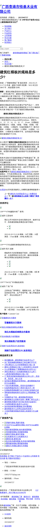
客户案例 (8, 40)
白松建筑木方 (22, 436)
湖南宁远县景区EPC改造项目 (18, 350)
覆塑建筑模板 (22, 443)
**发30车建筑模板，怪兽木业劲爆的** (19, 385)
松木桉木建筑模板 (28, 441)
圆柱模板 (12, 499)
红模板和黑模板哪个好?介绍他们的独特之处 (21, 390)
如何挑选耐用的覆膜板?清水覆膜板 (18, 406)
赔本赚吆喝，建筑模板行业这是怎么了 (19, 360)
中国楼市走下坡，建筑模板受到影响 (18, 397)
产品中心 (8, 31)
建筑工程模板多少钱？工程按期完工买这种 (21, 367)
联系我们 (8, 42)
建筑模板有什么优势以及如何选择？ (18, 409)
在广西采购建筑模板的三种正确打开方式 (20, 362)
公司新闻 (8, 35)
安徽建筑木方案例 (12, 322)
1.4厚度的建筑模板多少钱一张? (16, 374)
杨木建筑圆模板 (25, 430)
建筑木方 (27, 497)
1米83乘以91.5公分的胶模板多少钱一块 (19, 365)
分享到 (2, 190)
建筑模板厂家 (25, 53)
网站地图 (29, 499)
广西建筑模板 (5, 55)
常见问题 (8, 38)
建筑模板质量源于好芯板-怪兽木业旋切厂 (20, 402)
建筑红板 (17, 439)
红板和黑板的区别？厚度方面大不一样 (19, 388)
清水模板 (4, 499)
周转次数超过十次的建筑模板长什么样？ (20, 372)
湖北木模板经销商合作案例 (17, 332)
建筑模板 (16, 53)
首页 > (6, 61)
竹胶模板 (21, 499)
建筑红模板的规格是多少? (21, 172)
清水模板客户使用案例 (15, 341)
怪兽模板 (8, 26)
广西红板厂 (35, 53)
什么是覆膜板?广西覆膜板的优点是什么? (20, 369)
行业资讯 (8, 33)
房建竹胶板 (20, 423)
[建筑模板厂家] (20, 11)
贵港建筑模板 (22, 432)
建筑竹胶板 (20, 434)
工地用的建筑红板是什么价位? (16, 404)
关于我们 (8, 28)
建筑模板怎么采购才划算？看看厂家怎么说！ (22, 399)
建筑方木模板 (22, 446)
